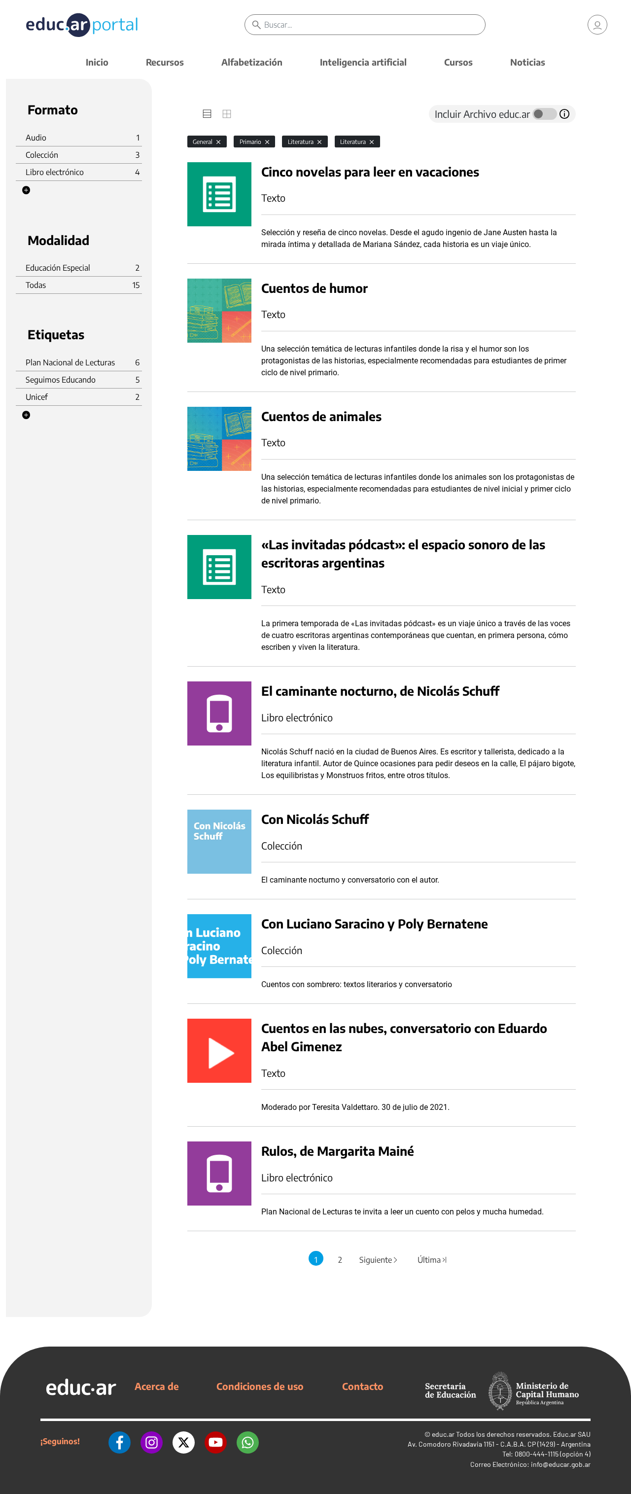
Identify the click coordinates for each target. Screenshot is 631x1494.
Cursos (458, 62)
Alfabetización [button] (251, 62)
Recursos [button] (165, 62)
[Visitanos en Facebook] (119, 1441)
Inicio (97, 62)
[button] (26, 190)
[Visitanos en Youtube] (216, 1441)
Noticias (527, 62)
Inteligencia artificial (363, 62)
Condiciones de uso (260, 1386)
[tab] (207, 114)
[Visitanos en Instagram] (151, 1441)
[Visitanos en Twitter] (184, 1441)
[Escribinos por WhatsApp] (248, 1441)
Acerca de (157, 1386)
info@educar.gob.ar (561, 1464)
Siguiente (379, 1260)
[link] (597, 25)
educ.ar (443, 1434)
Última (432, 1260)
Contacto (363, 1386)
